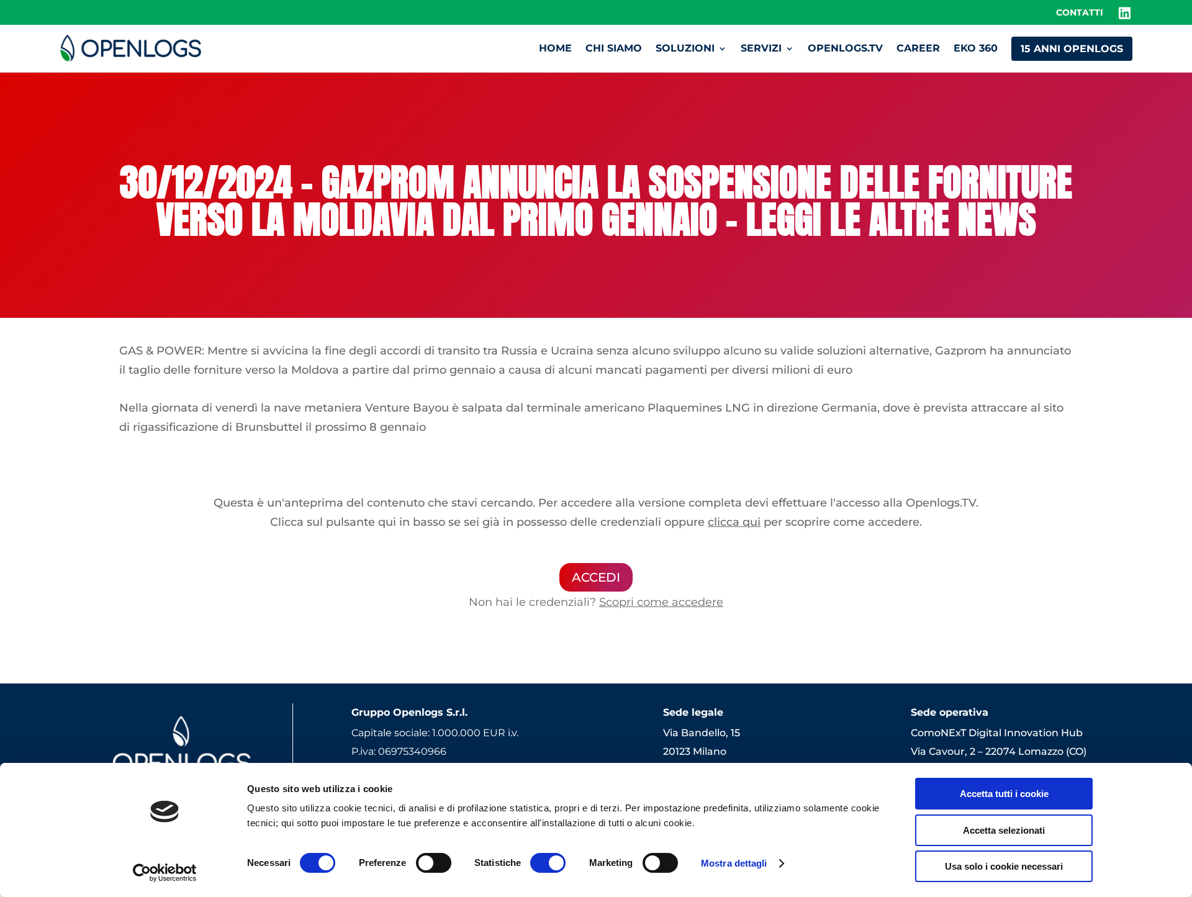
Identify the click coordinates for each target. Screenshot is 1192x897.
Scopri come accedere (661, 602)
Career (918, 48)
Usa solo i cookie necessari (1004, 866)
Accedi (596, 577)
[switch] (433, 863)
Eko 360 (976, 48)
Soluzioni (685, 48)
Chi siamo (613, 48)
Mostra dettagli (734, 863)
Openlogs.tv (845, 48)
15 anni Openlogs (1072, 49)
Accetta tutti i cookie (1004, 793)
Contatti (1079, 13)
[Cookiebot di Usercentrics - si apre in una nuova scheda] (165, 872)
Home (555, 48)
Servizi (761, 48)
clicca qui (734, 522)
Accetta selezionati (1004, 830)
